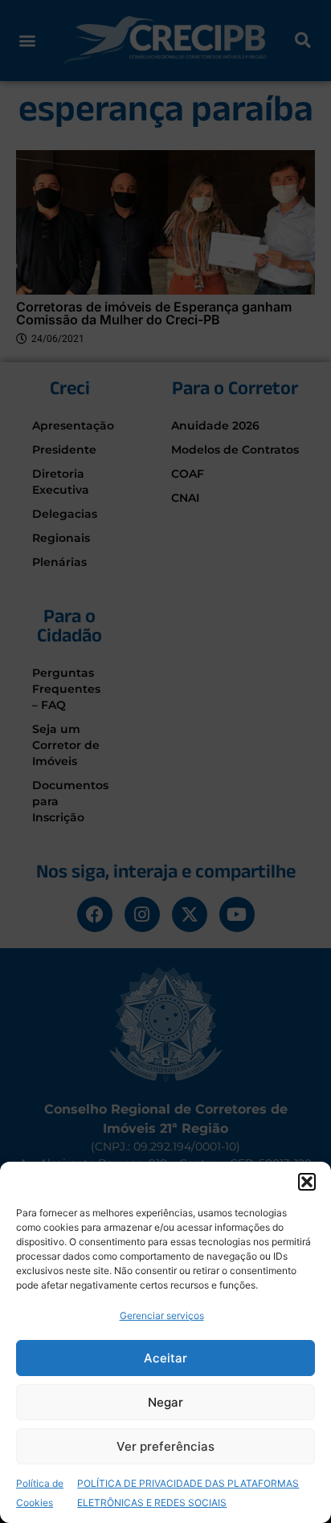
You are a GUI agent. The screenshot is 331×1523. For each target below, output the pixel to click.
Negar (165, 1402)
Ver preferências (165, 1446)
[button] (307, 1182)
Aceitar (165, 1358)
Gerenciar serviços (162, 1315)
